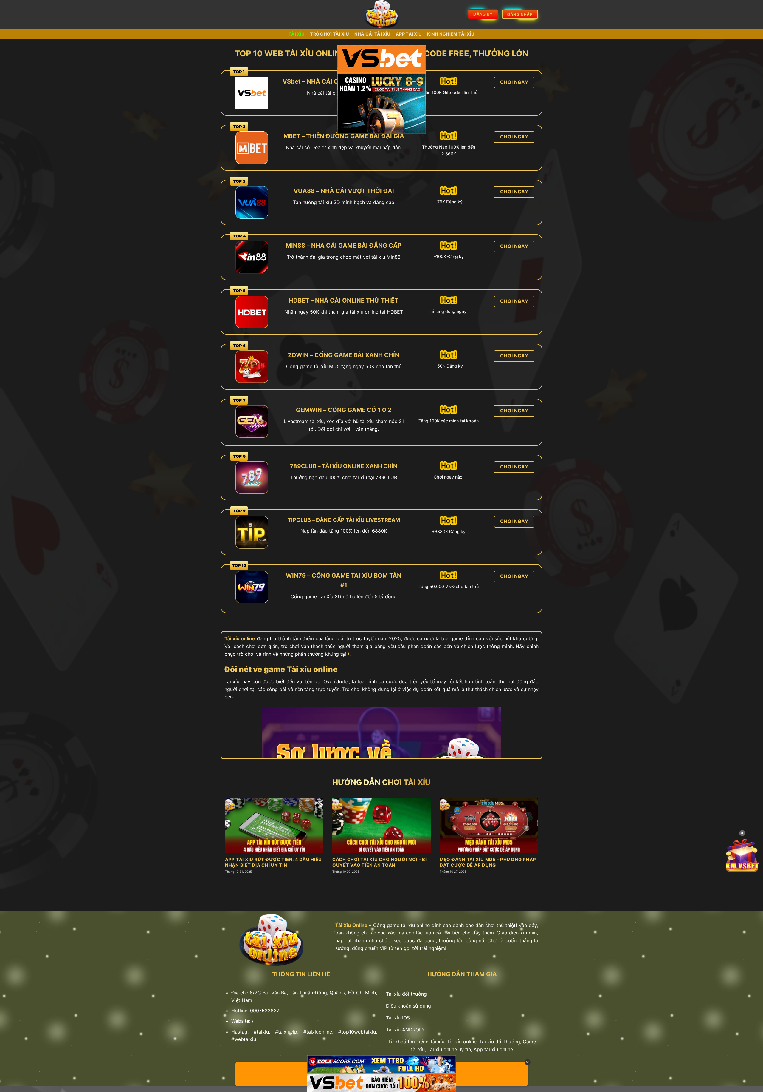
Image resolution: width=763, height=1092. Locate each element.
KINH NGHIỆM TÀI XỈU (450, 33)
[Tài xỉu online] (381, 14)
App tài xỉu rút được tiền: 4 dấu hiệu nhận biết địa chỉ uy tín (273, 862)
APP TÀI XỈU (409, 33)
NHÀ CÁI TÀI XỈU (372, 33)
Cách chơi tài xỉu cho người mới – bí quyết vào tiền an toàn (379, 862)
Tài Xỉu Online (351, 925)
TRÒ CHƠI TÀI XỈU (329, 33)
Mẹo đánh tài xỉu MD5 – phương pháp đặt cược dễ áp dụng (488, 862)
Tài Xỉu (297, 33)
